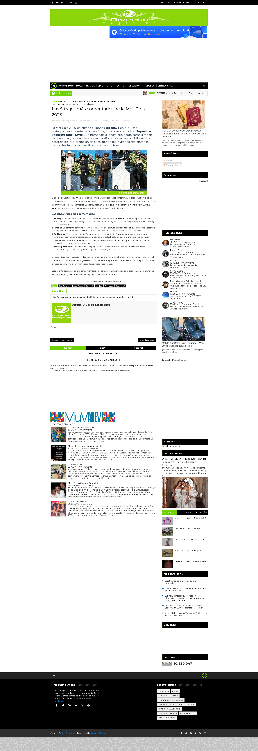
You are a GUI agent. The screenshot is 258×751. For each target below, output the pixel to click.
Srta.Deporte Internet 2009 (189, 540)
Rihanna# (109, 286)
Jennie (86, 101)
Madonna (163, 691)
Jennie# (89, 286)
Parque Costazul (75, 464)
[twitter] (57, 3)
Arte (109, 86)
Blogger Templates (100, 733)
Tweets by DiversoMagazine (175, 360)
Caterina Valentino (169, 709)
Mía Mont (174, 260)
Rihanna (101, 101)
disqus (103, 348)
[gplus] (69, 705)
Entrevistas (165, 86)
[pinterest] (62, 3)
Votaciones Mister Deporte (189, 550)
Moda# (99, 286)
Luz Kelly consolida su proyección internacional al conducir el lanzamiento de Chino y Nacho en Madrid (185, 598)
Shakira (173, 291)
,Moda (111, 121)
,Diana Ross (96, 121)
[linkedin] (76, 705)
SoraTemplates (68, 733)
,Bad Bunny (86, 121)
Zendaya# (120, 286)
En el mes (184, 512)
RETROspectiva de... (77, 501)
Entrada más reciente (62, 340)
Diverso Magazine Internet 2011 (191, 518)
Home (54, 101)
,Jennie (105, 121)
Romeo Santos (177, 250)
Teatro (119, 86)
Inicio (161, 2)
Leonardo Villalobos (170, 700)
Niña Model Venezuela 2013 (81, 427)
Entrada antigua (146, 340)
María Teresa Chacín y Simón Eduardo (85, 483)
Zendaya (111, 101)
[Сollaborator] (158, 32)
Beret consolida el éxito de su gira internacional (180, 582)
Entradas (169, 160)
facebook (138, 348)
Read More (59, 701)
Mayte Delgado (167, 718)
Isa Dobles (175, 240)
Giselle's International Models (190, 561)
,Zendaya (126, 121)
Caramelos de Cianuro (171, 704)
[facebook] (52, 3)
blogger (68, 348)
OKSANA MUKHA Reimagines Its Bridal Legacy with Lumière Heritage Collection (176, 93)
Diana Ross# (77, 286)
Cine (100, 86)
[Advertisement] (129, 58)
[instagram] (76, 3)
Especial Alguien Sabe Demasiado (186, 281)
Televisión (133, 86)
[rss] (66, 3)
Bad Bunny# (64, 286)
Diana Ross (76, 101)
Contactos (200, 2)
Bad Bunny (64, 101)
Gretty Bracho (176, 271)
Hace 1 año (200, 512)
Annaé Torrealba (168, 696)
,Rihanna (118, 121)
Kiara (175, 691)
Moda (79, 86)
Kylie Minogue (188, 713)
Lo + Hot (169, 512)
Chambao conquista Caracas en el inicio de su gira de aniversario (186, 589)
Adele (191, 704)
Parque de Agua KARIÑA (187, 529)
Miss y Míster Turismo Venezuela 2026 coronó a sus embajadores (186, 614)
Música (90, 86)
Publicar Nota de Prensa (179, 2)
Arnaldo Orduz (177, 302)
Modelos (149, 86)
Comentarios (171, 165)
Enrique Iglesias (167, 713)
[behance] (71, 3)
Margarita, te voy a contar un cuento (85, 446)
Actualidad (66, 86)
